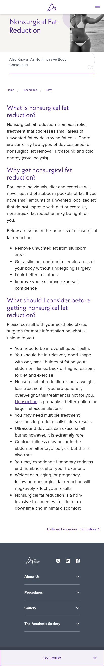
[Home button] (52, 7)
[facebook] (78, 560)
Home (10, 90)
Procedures (30, 90)
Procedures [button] (33, 592)
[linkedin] (68, 560)
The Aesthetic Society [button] (42, 623)
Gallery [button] (30, 607)
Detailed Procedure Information (71, 529)
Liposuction (26, 401)
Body (49, 90)
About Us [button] (32, 576)
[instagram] (58, 560)
